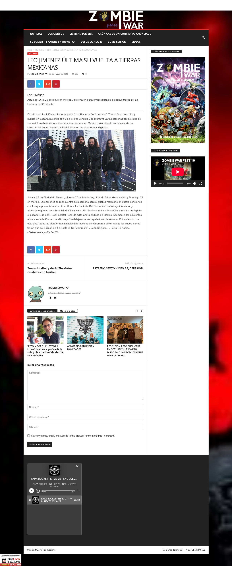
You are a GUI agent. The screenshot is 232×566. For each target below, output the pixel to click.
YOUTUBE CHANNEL (195, 549)
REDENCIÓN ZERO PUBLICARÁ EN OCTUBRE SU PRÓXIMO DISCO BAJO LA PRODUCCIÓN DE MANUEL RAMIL (125, 350)
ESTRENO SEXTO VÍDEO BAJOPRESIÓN (118, 268)
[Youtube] (206, 8)
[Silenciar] (194, 183)
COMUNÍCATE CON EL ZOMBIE (120, 2)
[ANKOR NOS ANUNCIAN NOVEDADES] (85, 330)
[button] (203, 38)
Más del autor (67, 310)
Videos (136, 41)
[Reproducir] (155, 183)
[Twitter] (200, 8)
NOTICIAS (36, 33)
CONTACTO (162, 2)
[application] (178, 171)
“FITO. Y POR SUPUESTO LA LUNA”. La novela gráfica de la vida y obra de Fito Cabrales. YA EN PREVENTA (45, 350)
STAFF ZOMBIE (145, 2)
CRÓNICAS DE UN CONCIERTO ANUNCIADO (125, 33)
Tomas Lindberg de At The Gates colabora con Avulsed (49, 270)
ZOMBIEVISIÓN (117, 41)
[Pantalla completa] (200, 183)
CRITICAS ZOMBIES (81, 33)
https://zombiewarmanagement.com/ (64, 293)
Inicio (29, 50)
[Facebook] (189, 8)
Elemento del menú (172, 549)
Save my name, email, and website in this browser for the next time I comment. (73, 435)
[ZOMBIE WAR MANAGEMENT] (116, 20)
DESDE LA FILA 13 (91, 41)
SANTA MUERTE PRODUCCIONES (85, 2)
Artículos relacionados (42, 310)
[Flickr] (194, 8)
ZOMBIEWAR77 (39, 74)
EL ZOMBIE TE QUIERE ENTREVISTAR (52, 41)
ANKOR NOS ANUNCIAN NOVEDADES (80, 347)
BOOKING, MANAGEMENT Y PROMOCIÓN (44, 2)
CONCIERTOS (56, 33)
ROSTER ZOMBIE (179, 2)
